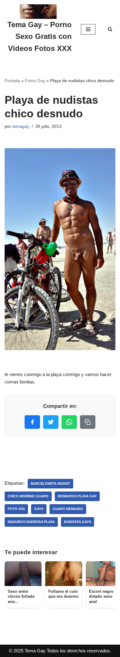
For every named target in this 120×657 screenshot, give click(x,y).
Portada (12, 80)
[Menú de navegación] (88, 29)
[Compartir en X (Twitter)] (50, 422)
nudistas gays (77, 522)
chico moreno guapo (28, 496)
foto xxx (16, 509)
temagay (20, 126)
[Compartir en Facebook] (32, 422)
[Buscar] (110, 29)
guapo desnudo (68, 509)
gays (38, 509)
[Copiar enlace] (87, 422)
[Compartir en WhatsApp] (69, 422)
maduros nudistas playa (31, 522)
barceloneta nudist (50, 483)
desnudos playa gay (77, 496)
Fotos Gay (35, 80)
